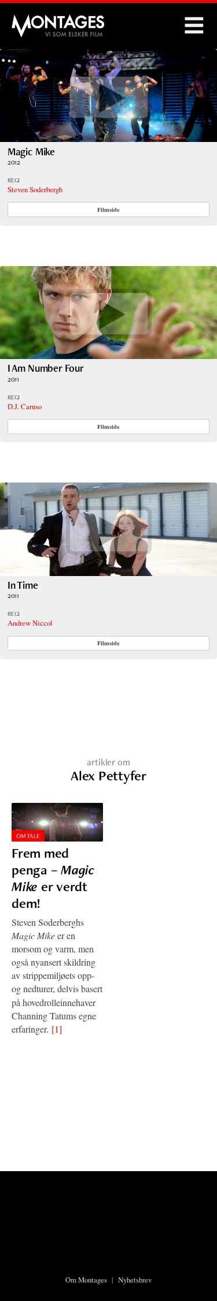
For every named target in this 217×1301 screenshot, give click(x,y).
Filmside (108, 209)
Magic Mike (31, 151)
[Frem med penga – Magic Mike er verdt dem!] (57, 822)
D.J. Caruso (25, 406)
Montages (31, 20)
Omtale (28, 836)
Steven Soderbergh (35, 189)
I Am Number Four (46, 368)
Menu (193, 26)
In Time (23, 585)
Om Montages (86, 1279)
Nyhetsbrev (135, 1279)
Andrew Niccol (30, 623)
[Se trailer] (108, 138)
